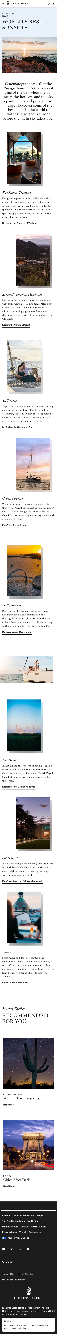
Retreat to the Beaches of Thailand (19, 223)
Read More (9, 1104)
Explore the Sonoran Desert (16, 325)
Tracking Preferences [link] (30, 1232)
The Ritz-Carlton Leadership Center (20, 1221)
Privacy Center (9, 1232)
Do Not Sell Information (13, 1279)
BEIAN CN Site (25, 1274)
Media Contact (38, 1226)
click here (23, 1328)
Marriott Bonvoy (10, 1226)
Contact (24, 1226)
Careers (6, 1215)
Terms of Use (8, 1274)
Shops (40, 1215)
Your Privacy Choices (17, 1237)
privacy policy (38, 1325)
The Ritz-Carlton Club (23, 1215)
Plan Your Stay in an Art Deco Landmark (22, 881)
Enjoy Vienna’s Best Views (15, 982)
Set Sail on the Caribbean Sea (17, 427)
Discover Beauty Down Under (17, 632)
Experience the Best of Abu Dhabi (19, 786)
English (9, 1262)
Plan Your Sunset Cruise (14, 525)
